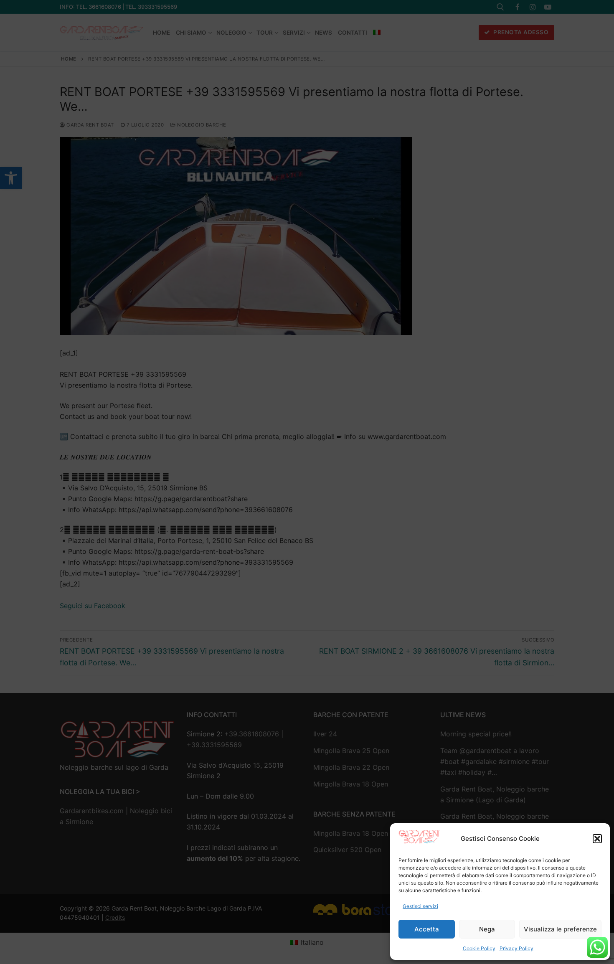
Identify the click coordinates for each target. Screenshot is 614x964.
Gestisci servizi (420, 906)
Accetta (426, 929)
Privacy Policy (516, 948)
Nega (487, 929)
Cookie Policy (479, 948)
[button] (597, 839)
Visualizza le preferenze (560, 929)
